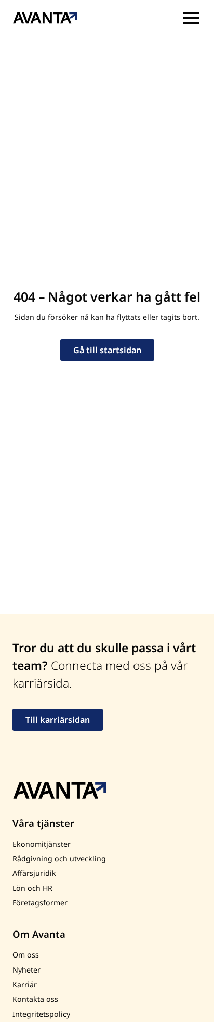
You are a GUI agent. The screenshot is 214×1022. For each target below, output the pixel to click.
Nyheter (26, 970)
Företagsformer (40, 903)
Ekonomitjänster (41, 844)
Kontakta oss (35, 999)
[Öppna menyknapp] (191, 18)
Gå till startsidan (107, 350)
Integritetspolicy (41, 1014)
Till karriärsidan (57, 720)
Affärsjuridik (34, 873)
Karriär (24, 984)
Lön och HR (32, 888)
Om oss (25, 955)
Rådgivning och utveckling (59, 858)
